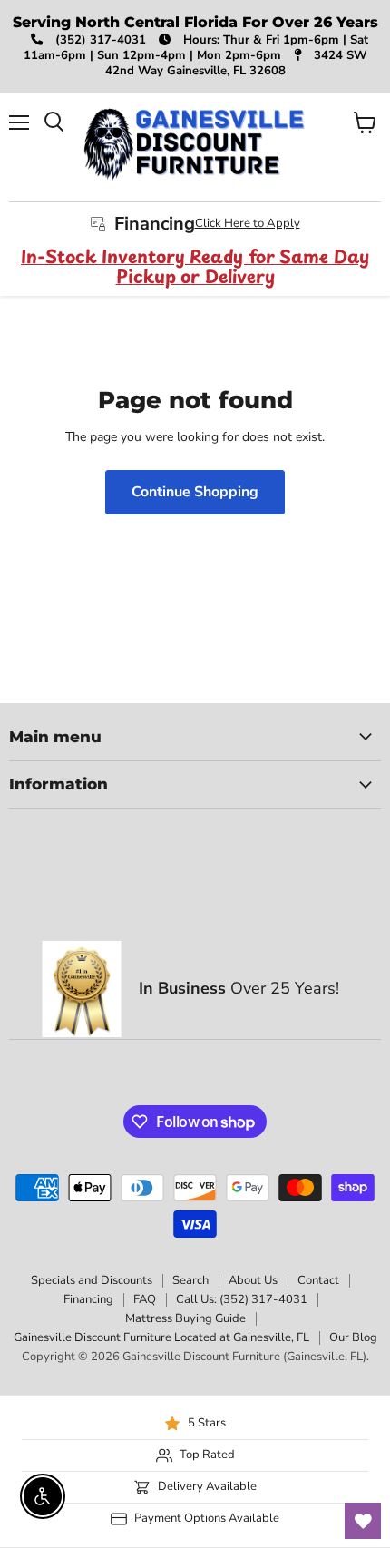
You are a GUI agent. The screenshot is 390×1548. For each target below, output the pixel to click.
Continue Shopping (195, 492)
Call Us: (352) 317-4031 (241, 1299)
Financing (88, 1299)
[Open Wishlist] (363, 1521)
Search (190, 1280)
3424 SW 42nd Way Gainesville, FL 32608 (236, 63)
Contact (318, 1280)
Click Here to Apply (247, 223)
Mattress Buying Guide (185, 1318)
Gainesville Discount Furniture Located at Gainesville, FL (161, 1337)
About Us (253, 1280)
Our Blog (353, 1337)
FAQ (144, 1299)
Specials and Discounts (91, 1280)
